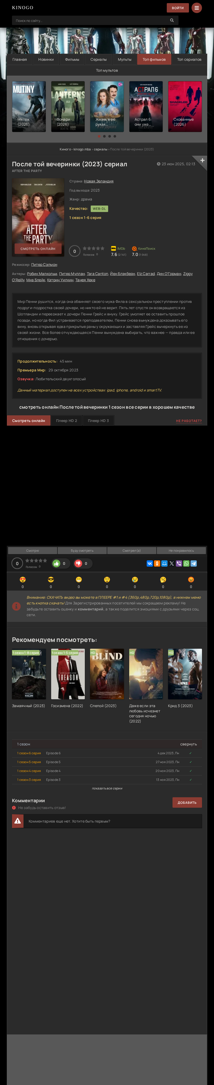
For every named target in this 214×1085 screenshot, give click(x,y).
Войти (178, 8)
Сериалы (98, 59)
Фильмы (72, 59)
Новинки (46, 59)
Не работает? (189, 421)
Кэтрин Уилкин (60, 279)
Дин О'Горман (169, 273)
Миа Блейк (35, 279)
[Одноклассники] (157, 563)
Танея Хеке (85, 279)
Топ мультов (107, 70)
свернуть (188, 743)
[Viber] (179, 563)
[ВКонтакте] (150, 563)
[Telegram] (194, 563)
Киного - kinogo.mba (75, 149)
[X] (172, 563)
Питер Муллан (72, 273)
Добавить (187, 802)
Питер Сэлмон (44, 264)
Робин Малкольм (42, 273)
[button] (99, 136)
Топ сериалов (189, 59)
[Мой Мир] (164, 563)
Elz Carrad (146, 273)
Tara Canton (97, 273)
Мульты (125, 59)
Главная (20, 59)
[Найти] (172, 20)
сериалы (101, 149)
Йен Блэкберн (122, 273)
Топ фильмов (154, 59)
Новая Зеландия (99, 181)
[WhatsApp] (186, 563)
